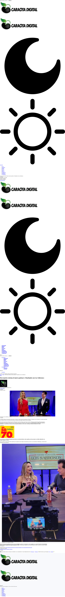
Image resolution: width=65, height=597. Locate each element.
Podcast (28, 547)
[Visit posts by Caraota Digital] (3, 386)
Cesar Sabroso (16, 547)
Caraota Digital (2, 388)
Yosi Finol (30, 547)
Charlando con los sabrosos (22, 547)
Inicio (1, 374)
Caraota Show (12, 547)
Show (3, 374)
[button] (2, 180)
